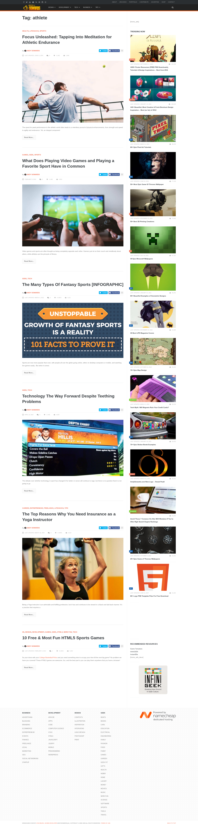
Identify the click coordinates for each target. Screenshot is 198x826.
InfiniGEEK (134, 652)
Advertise (155, 2)
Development (64, 7)
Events (25, 736)
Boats (103, 717)
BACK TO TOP (171, 823)
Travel (103, 815)
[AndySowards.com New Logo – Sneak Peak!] (153, 462)
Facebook (115, 51)
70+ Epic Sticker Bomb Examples (143, 445)
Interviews (79, 728)
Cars (103, 725)
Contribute (144, 2)
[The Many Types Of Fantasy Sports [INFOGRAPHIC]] (72, 330)
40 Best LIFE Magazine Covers (142, 333)
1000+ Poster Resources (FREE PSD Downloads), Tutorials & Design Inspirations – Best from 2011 (149, 68)
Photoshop (79, 736)
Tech (76, 7)
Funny (103, 751)
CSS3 (50, 732)
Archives (122, 2)
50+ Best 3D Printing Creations (142, 221)
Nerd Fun (68, 632)
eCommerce (27, 728)
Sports (43, 31)
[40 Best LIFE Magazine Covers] (153, 314)
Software (105, 803)
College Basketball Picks (48, 657)
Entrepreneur (36, 508)
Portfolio (133, 2)
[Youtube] (30, 2)
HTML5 (60, 632)
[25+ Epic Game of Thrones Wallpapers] (153, 540)
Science (104, 800)
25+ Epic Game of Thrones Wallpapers (145, 559)
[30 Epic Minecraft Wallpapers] (153, 239)
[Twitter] (27, 2)
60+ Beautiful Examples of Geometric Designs (148, 296)
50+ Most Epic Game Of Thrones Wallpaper (147, 184)
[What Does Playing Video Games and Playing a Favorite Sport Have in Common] (72, 215)
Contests (79, 717)
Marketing (26, 751)
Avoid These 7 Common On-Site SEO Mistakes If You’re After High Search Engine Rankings (151, 520)
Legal (24, 747)
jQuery (51, 743)
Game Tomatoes (136, 649)
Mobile (51, 747)
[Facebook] (24, 2)
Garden (104, 758)
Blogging (26, 721)
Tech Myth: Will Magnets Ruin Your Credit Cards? (149, 407)
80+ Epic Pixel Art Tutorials (140, 147)
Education (105, 728)
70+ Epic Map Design (138, 370)
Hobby (103, 773)
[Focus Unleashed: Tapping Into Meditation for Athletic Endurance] (72, 91)
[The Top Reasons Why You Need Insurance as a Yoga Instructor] (72, 569)
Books (103, 721)
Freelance (49, 508)
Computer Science (56, 728)
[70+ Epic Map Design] (153, 351)
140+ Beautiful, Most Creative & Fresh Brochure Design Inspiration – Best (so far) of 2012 (151, 108)
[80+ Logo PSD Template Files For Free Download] (153, 577)
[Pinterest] (40, 2)
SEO (23, 755)
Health (25, 31)
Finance (25, 740)
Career (25, 508)
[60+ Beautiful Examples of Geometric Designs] (153, 277)
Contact (171, 2)
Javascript (53, 740)
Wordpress (53, 755)
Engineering (106, 736)
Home (103, 777)
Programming (54, 751)
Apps (50, 721)
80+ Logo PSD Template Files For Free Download (149, 596)
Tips (96, 7)
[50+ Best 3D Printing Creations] (153, 202)
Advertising (27, 717)
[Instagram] (43, 2)
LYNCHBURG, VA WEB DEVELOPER (46, 823)
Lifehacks (34, 31)
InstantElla (134, 654)
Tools (103, 811)
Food (103, 747)
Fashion (104, 743)
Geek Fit (104, 762)
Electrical (105, 732)
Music (103, 792)
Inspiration (79, 725)
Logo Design (80, 732)
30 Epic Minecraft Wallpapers (141, 259)
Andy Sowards (33, 51)
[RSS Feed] (36, 2)
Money (103, 785)
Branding (26, 725)
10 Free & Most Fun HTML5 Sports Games (63, 637)
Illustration (80, 721)
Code (50, 725)
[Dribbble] (46, 2)
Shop (163, 2)
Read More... (29, 137)
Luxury (104, 781)
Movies (104, 788)
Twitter (104, 51)
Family (103, 740)
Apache (51, 717)
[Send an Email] (33, 2)
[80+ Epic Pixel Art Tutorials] (153, 128)
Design (51, 7)
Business (86, 7)
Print (77, 740)
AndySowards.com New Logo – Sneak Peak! (147, 482)
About (114, 2)
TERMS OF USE (105, 823)
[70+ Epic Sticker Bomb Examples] (153, 425)
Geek (31, 155)
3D (23, 632)
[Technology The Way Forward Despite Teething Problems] (72, 448)
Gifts (103, 766)
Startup (25, 762)
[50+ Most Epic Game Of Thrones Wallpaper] (153, 165)
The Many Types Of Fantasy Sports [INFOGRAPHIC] (72, 284)
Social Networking (30, 758)
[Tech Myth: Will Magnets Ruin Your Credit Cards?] (153, 388)
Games (25, 155)
